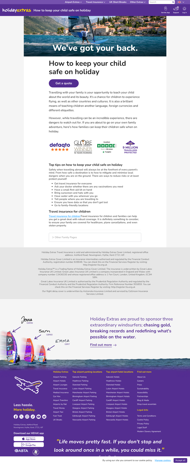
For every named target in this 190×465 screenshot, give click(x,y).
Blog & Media (143, 400)
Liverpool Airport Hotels (116, 404)
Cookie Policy (143, 419)
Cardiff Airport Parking (82, 400)
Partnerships (142, 396)
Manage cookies (163, 460)
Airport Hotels (59, 381)
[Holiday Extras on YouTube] (38, 417)
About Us (141, 377)
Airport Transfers (60, 400)
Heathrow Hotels (113, 381)
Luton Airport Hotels (115, 388)
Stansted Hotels (113, 384)
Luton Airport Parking (81, 388)
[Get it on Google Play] (29, 444)
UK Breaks (57, 419)
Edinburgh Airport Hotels (117, 416)
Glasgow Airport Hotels (116, 408)
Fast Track (57, 416)
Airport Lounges (60, 384)
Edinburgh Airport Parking (83, 416)
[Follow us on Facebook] (16, 417)
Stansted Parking (79, 384)
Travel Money (59, 408)
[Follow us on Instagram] (27, 417)
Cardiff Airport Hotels (115, 400)
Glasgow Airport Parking (83, 408)
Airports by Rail (60, 404)
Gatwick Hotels (112, 377)
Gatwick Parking (79, 377)
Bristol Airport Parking (82, 412)
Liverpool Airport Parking (83, 404)
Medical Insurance (61, 392)
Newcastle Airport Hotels (117, 419)
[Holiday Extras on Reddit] (44, 417)
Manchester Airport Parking (84, 392)
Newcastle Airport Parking (83, 419)
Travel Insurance (60, 388)
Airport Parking (59, 377)
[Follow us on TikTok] (33, 417)
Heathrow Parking (80, 381)
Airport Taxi (58, 412)
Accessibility (142, 392)
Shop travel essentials (146, 404)
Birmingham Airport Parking (84, 396)
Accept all (180, 460)
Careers (140, 381)
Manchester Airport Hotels (117, 392)
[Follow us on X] (21, 417)
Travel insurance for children (65, 216)
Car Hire (56, 396)
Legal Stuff (142, 427)
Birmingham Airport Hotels (118, 396)
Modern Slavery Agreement (149, 431)
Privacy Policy (143, 423)
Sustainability (143, 388)
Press (139, 384)
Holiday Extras (17, 10)
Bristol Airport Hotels (115, 412)
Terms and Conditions (146, 416)
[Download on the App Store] (29, 438)
